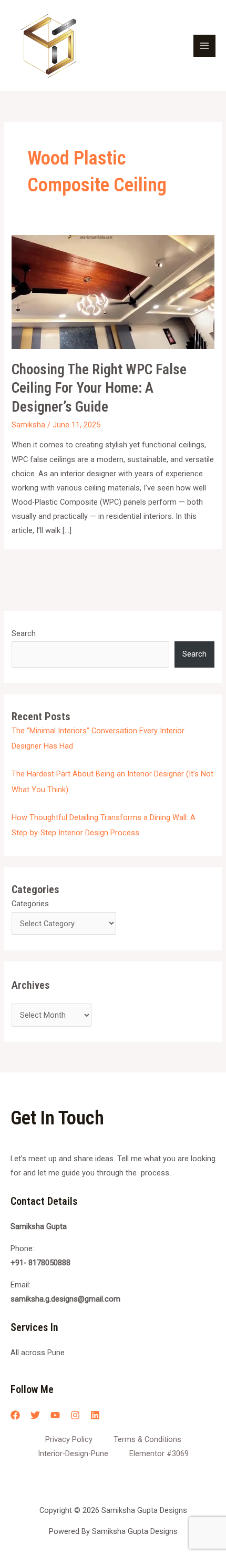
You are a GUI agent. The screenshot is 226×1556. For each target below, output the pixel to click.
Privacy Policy (69, 1439)
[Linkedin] (95, 1415)
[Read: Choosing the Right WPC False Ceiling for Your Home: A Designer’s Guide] (113, 291)
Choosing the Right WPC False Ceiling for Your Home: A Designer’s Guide (99, 388)
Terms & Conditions (147, 1439)
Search (24, 633)
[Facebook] (15, 1415)
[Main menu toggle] (204, 46)
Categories (30, 903)
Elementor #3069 (159, 1453)
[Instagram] (75, 1415)
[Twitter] (35, 1415)
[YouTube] (55, 1415)
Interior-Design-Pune (73, 1453)
